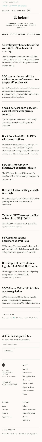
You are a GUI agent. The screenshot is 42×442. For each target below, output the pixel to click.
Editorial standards (29, 409)
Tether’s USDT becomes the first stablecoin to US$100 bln (20, 217)
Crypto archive (7, 417)
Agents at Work (28, 383)
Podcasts (5, 10)
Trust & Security (28, 390)
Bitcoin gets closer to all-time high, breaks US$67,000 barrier (20, 265)
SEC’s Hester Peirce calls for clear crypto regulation (20, 290)
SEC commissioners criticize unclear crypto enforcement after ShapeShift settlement (20, 79)
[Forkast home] (21, 17)
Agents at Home (28, 387)
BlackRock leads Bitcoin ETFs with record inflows (19, 138)
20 (7, 318)
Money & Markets (29, 376)
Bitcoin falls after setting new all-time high (20, 192)
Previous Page (8, 314)
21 (11, 318)
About (25, 417)
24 (20, 318)
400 (26, 318)
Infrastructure (17, 34)
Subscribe (21, 10)
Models (5, 34)
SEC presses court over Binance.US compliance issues (19, 166)
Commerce (26, 380)
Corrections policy (29, 413)
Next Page (33, 318)
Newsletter (26, 420)
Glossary (5, 409)
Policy (25, 394)
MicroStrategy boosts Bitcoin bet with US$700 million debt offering (20, 48)
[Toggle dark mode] (29, 10)
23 (17, 318)
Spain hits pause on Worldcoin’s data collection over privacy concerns (20, 111)
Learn (13, 10)
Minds (25, 406)
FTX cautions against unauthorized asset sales (15, 239)
